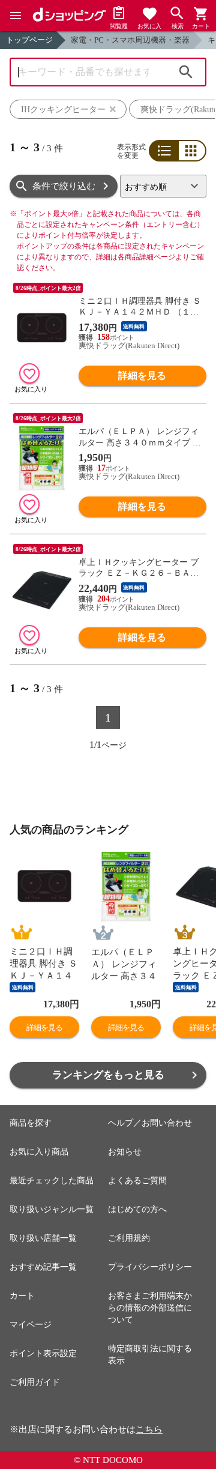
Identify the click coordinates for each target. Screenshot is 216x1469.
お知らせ (125, 1151)
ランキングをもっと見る (108, 1075)
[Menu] (15, 15)
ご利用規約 (129, 1238)
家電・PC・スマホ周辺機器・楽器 (130, 39)
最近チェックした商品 (52, 1180)
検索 (186, 72)
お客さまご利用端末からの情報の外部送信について (150, 1307)
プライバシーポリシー (150, 1266)
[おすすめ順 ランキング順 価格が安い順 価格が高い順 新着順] (163, 186)
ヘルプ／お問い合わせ (150, 1122)
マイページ (31, 1324)
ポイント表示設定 (43, 1353)
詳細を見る (142, 375)
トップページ (29, 39)
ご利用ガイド (35, 1382)
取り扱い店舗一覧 (43, 1238)
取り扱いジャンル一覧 (52, 1209)
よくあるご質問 (137, 1180)
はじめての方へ (137, 1209)
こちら (149, 1429)
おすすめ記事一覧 (43, 1266)
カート (22, 1295)
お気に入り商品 (39, 1151)
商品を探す (31, 1122)
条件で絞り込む (63, 186)
